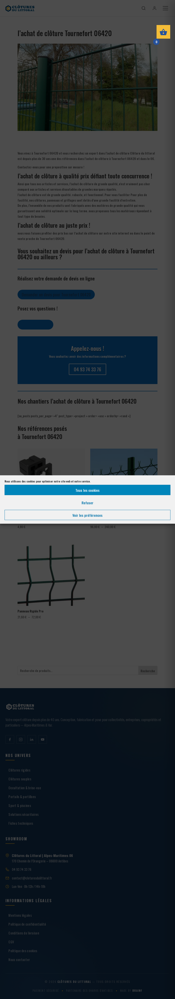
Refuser (87, 502)
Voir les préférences (87, 514)
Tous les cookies (87, 489)
